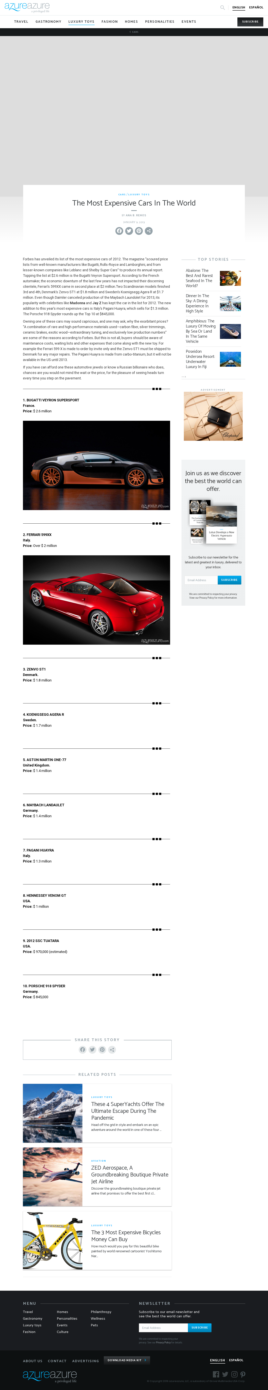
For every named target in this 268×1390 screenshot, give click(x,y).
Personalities (67, 1319)
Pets (94, 1325)
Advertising (85, 1361)
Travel (28, 1312)
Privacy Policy (163, 1343)
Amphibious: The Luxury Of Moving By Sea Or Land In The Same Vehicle (201, 331)
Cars (135, 32)
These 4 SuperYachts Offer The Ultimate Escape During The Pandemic (127, 1111)
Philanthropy (101, 1312)
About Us (33, 1361)
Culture (62, 1332)
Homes (62, 1312)
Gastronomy (32, 1319)
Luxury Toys (139, 194)
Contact (57, 1361)
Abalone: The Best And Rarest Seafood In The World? (199, 278)
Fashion (29, 1332)
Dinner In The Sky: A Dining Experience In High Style (197, 304)
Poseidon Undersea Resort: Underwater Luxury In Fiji (200, 359)
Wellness (98, 1319)
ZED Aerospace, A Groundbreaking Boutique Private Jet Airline (129, 1175)
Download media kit (125, 1360)
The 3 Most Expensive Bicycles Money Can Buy (126, 1236)
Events (62, 1325)
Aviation (98, 1161)
